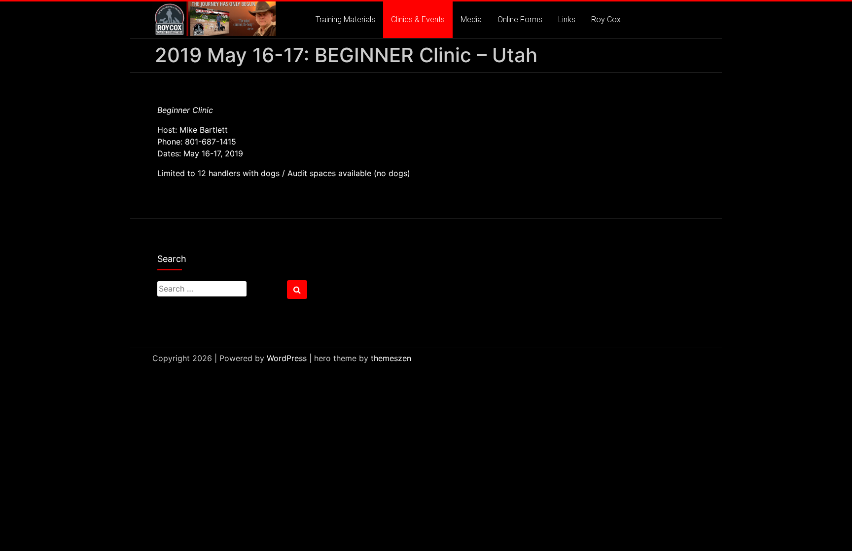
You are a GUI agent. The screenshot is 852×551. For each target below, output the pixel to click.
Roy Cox (606, 19)
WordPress (287, 358)
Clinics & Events (418, 19)
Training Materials (345, 19)
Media (471, 19)
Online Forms (519, 19)
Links (566, 19)
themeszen (391, 358)
